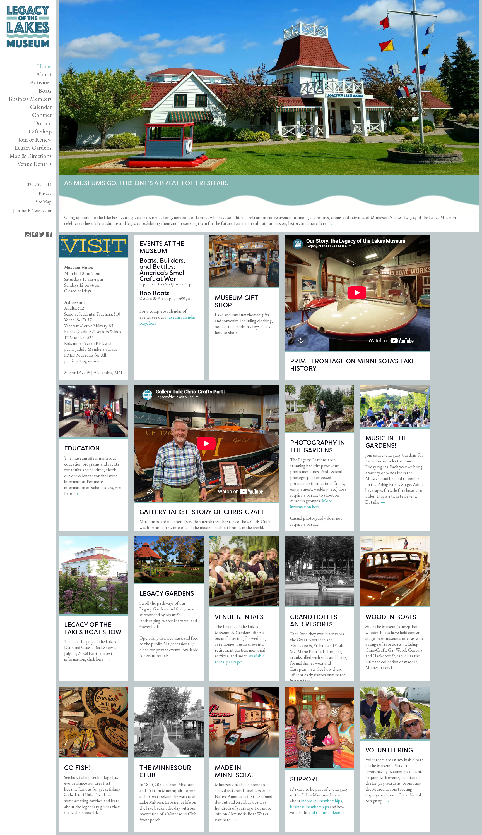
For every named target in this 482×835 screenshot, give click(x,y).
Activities (41, 82)
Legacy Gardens (33, 147)
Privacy (45, 193)
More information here (311, 504)
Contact (42, 115)
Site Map (44, 202)
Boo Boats (154, 293)
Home (44, 66)
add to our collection (327, 812)
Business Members (30, 98)
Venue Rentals (34, 164)
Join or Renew (35, 139)
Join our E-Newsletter (32, 210)
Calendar (41, 107)
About (44, 74)
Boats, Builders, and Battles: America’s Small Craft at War (162, 269)
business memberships (309, 807)
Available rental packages (239, 659)
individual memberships (321, 801)
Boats (45, 90)
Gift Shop (40, 131)
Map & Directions (30, 155)
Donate (43, 123)
